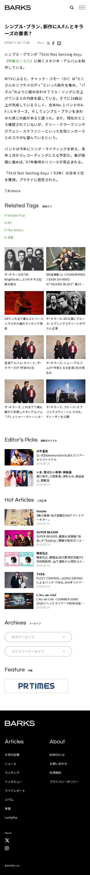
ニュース (10, 763)
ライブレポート (15, 790)
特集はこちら (19, 60)
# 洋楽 (9, 237)
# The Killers (14, 230)
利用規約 (55, 772)
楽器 (8, 808)
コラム (9, 799)
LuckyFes (11, 817)
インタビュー (13, 781)
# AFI (8, 222)
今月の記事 (12, 755)
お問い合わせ (58, 763)
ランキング (12, 772)
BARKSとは (57, 755)
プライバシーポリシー (64, 781)
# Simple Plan (15, 215)
